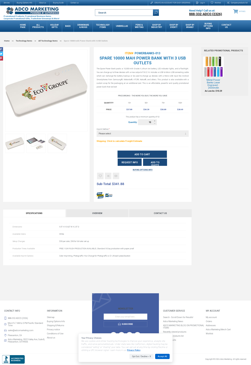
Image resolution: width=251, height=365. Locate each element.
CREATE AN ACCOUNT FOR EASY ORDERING (172, 3)
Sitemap (50, 317)
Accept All (162, 356)
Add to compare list (108, 176)
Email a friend (116, 176)
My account (211, 317)
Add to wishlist (100, 176)
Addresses (211, 325)
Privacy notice (53, 329)
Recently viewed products (174, 332)
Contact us (74, 3)
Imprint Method (103, 129)
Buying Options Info (24, 3)
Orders (209, 321)
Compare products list (239, 3)
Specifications (34, 213)
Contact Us (160, 213)
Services (7, 3)
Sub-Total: (104, 184)
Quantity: (133, 122)
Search (156, 12)
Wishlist (209, 333)
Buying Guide (58, 3)
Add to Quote (155, 163)
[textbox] (121, 13)
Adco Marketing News (173, 321)
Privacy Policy (133, 350)
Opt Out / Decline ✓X (141, 356)
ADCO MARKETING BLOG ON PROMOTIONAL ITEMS (183, 326)
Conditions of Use (55, 333)
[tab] (34, 213)
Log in (202, 3)
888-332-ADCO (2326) (18, 318)
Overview (97, 213)
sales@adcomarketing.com (20, 330)
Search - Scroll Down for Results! (178, 317)
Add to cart (142, 154)
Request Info (130, 162)
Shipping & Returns (55, 325)
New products (169, 340)
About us (42, 3)
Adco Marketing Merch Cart (218, 329)
